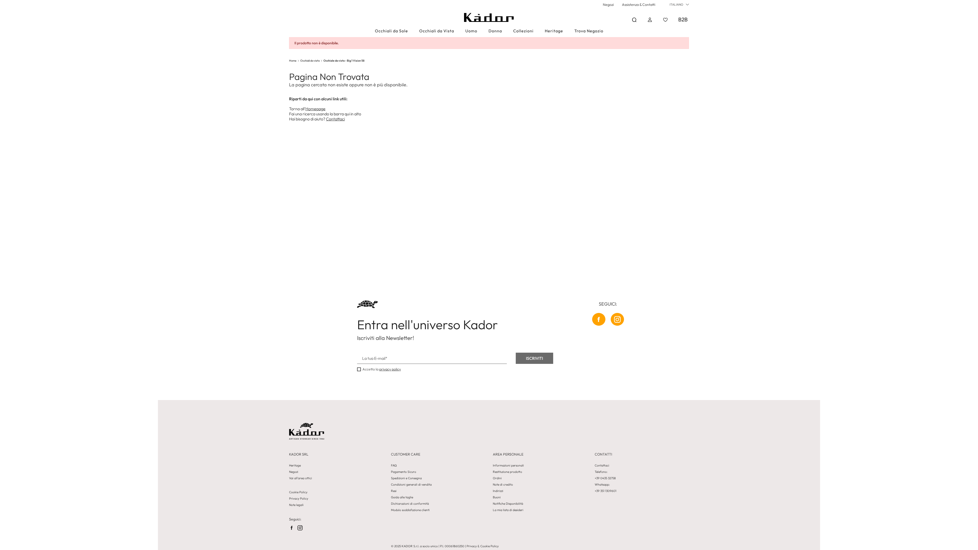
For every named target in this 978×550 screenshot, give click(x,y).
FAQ (394, 465)
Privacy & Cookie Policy (483, 546)
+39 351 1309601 (605, 491)
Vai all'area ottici (300, 478)
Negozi (608, 4)
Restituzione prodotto (507, 472)
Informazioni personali (508, 465)
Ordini (497, 478)
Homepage (315, 108)
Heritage (295, 465)
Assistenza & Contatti (638, 4)
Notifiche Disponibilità (508, 503)
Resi (394, 491)
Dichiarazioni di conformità (410, 503)
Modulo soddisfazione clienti (410, 510)
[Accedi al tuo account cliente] (650, 20)
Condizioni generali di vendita (411, 484)
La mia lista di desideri (508, 510)
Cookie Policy (298, 492)
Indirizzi (498, 491)
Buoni (497, 497)
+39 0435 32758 (605, 478)
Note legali (296, 505)
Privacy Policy (298, 498)
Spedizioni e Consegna (406, 478)
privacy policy (390, 369)
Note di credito (503, 484)
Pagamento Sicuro (403, 472)
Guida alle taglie (402, 497)
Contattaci (335, 118)
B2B (683, 19)
